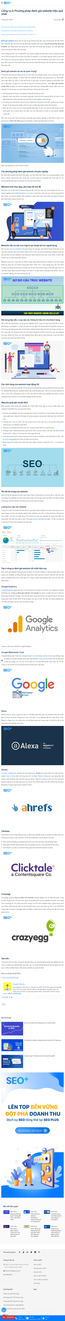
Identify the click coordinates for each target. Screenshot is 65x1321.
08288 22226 (17, 994)
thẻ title (61, 431)
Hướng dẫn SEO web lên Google (13, 1301)
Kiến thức (13, 1212)
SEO (2, 44)
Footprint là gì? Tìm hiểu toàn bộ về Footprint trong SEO (39, 1056)
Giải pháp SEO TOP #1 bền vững (13, 1297)
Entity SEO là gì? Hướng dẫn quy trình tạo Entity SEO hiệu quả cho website (36, 1232)
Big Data (32, 773)
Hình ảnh (57, 262)
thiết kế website (20, 193)
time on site (37, 519)
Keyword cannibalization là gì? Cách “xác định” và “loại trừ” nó (18, 34)
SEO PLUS (15, 62)
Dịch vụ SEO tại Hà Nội (10, 978)
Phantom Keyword (44, 776)
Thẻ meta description (10, 436)
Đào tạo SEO (38, 1272)
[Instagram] (9, 997)
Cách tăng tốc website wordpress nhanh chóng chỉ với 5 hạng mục (42, 1040)
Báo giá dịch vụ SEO (40, 1268)
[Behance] (5, 997)
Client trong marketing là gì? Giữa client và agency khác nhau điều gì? (56, 1232)
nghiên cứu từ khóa (8, 776)
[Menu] (2, 2)
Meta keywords (8, 442)
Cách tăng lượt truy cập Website (13, 1305)
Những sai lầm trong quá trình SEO (14, 1309)
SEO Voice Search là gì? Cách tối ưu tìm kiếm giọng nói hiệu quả (15, 1232)
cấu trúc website (15, 249)
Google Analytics (7, 590)
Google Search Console (30, 656)
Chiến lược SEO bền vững (11, 1294)
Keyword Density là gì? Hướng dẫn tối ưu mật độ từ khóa (39, 1023)
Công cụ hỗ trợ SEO (45, 659)
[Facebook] (3, 997)
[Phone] (7, 997)
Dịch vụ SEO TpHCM (40, 1276)
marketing (40, 102)
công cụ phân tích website (12, 773)
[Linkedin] (11, 997)
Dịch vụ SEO (37, 1264)
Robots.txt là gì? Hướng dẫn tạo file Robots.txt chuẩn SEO (17, 31)
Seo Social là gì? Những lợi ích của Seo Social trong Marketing (18, 27)
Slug (4, 428)
